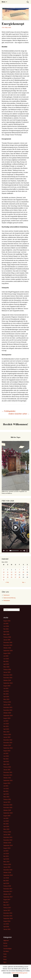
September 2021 (8, 780)
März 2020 (6, 829)
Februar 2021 (7, 799)
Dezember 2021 (7, 772)
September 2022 (8, 748)
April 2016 (6, 926)
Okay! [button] (15, 975)
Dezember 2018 (7, 869)
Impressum (6, 595)
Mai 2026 (6, 629)
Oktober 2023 (7, 713)
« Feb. (7, 582)
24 (3, 577)
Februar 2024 (7, 702)
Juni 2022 (6, 756)
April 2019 (6, 859)
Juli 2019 (5, 851)
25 (7, 577)
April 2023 (6, 729)
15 (23, 572)
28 (19, 577)
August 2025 (6, 653)
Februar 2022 (7, 767)
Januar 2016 (6, 929)
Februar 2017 (7, 907)
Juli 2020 (5, 818)
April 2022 (6, 761)
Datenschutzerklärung (9, 597)
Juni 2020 (6, 821)
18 (7, 574)
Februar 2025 (7, 669)
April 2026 (6, 631)
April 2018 (6, 883)
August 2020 (6, 815)
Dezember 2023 (7, 707)
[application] (15, 527)
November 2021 (7, 775)
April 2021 (6, 794)
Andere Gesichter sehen (18, 414)
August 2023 (6, 718)
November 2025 (7, 645)
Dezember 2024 (7, 675)
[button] (15, 527)
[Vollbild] (27, 550)
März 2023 (6, 731)
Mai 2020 (6, 823)
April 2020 (6, 826)
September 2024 (8, 683)
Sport (4, 962)
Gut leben (6, 951)
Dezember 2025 (7, 642)
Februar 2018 (7, 886)
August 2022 (6, 750)
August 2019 (6, 848)
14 (19, 572)
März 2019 (6, 861)
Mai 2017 (6, 902)
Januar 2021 (6, 802)
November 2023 (7, 710)
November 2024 (7, 677)
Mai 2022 (6, 759)
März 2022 (6, 764)
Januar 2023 (6, 737)
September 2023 (8, 715)
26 (11, 577)
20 (15, 574)
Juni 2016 (6, 924)
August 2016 (6, 921)
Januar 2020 (6, 834)
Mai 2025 (6, 661)
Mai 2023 (6, 726)
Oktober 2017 (7, 894)
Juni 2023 (6, 723)
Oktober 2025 (7, 648)
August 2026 (6, 621)
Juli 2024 (5, 688)
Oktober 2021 (7, 777)
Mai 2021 (6, 791)
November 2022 (7, 742)
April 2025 (6, 664)
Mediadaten (6, 600)
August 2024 (6, 685)
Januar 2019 (6, 867)
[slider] (14, 550)
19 (11, 574)
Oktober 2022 (7, 745)
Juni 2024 (6, 691)
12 (11, 572)
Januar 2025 (6, 672)
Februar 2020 (7, 832)
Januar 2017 (6, 910)
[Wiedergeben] (4, 550)
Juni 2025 (6, 658)
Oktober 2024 (7, 680)
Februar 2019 (7, 864)
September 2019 (8, 845)
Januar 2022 (6, 769)
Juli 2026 (5, 623)
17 (3, 574)
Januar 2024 (6, 704)
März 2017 (6, 905)
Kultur (5, 954)
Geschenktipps (7, 948)
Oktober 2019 (7, 842)
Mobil (4, 956)
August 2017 (6, 899)
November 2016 (7, 915)
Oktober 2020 (7, 810)
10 (3, 572)
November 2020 (7, 807)
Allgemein (6, 940)
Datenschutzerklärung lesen (19, 973)
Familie (5, 946)
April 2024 (6, 696)
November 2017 (7, 891)
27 (15, 577)
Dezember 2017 (7, 888)
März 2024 (6, 699)
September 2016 (8, 918)
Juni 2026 (6, 626)
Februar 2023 (7, 734)
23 (27, 574)
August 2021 (6, 783)
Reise (5, 959)
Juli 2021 (5, 786)
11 (7, 572)
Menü (3, 2)
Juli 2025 (5, 656)
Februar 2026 (7, 637)
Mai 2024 (6, 694)
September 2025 (8, 650)
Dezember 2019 (7, 837)
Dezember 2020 (7, 805)
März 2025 (6, 667)
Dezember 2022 (7, 740)
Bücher (5, 943)
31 (3, 579)
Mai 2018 (6, 880)
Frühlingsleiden (8, 411)
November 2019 (7, 840)
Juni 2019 (6, 853)
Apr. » (23, 582)
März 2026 (6, 634)
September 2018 (8, 875)
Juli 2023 (5, 721)
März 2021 (6, 796)
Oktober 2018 (7, 872)
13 (15, 572)
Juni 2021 (6, 788)
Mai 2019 (6, 856)
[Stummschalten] (24, 550)
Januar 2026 (6, 639)
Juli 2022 (5, 753)
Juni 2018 (6, 878)
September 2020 (8, 813)
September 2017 (8, 897)
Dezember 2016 (7, 913)
